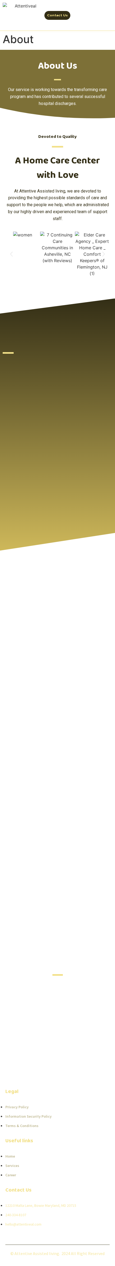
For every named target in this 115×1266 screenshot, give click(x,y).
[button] (11, 254)
